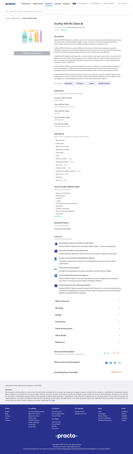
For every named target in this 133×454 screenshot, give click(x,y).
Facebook (125, 411)
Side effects (68, 83)
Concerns (80, 83)
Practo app (31, 424)
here (53, 400)
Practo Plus (32, 427)
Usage (91, 83)
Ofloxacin (64, 30)
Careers (7, 416)
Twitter (124, 414)
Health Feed (32, 418)
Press (7, 418)
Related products (104, 83)
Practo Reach (56, 424)
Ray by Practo (56, 422)
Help (99, 411)
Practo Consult (57, 411)
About (7, 411)
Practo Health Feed (58, 414)
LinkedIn (124, 416)
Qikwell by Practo (80, 414)
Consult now (57, 446)
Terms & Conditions (104, 418)
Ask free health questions (36, 411)
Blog (6, 414)
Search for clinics (33, 416)
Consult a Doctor (33, 420)
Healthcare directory (105, 420)
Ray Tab (54, 426)
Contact (7, 420)
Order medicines (33, 422)
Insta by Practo (80, 411)
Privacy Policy (102, 416)
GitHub (124, 420)
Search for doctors (34, 414)
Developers (102, 414)
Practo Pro (55, 428)
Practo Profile (56, 416)
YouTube (124, 418)
